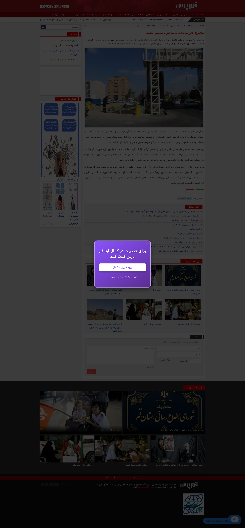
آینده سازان (115, 430)
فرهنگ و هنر (137, 15)
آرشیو (126, 478)
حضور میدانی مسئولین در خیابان (186, 220)
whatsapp (100, 192)
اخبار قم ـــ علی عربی (180, 25)
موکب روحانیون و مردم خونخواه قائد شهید (182, 237)
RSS (106, 478)
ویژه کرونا (109, 15)
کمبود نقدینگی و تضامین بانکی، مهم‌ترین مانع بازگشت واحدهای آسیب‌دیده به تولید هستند (161, 211)
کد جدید (183, 361)
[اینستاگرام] (42, 484)
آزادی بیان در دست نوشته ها (187, 242)
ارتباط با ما (116, 478)
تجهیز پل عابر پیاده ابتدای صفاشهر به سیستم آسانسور (174, 33)
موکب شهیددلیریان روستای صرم (186, 224)
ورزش (159, 15)
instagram (46, 484)
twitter (104, 192)
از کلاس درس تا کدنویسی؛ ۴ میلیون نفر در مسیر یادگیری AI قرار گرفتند (159, 19)
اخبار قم (184, 15)
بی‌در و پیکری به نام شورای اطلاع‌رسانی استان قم (179, 251)
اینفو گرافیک (78, 15)
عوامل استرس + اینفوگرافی (68, 179)
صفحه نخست (198, 15)
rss (57, 484)
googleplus (91, 192)
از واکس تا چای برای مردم (189, 233)
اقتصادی (150, 15)
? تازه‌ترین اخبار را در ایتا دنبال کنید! (222, 520)
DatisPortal (66, 485)
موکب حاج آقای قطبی (81, 465)
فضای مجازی (123, 15)
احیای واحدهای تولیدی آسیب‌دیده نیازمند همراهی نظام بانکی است (171, 215)
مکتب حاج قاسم (94, 15)
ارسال (91, 371)
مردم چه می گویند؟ (60, 15)
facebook (86, 192)
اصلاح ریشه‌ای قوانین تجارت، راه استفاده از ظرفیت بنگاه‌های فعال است (170, 246)
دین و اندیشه (172, 15)
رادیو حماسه (195, 229)
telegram (95, 192)
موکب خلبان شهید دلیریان (135, 465)
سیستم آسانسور (184, 198)
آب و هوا (136, 478)
